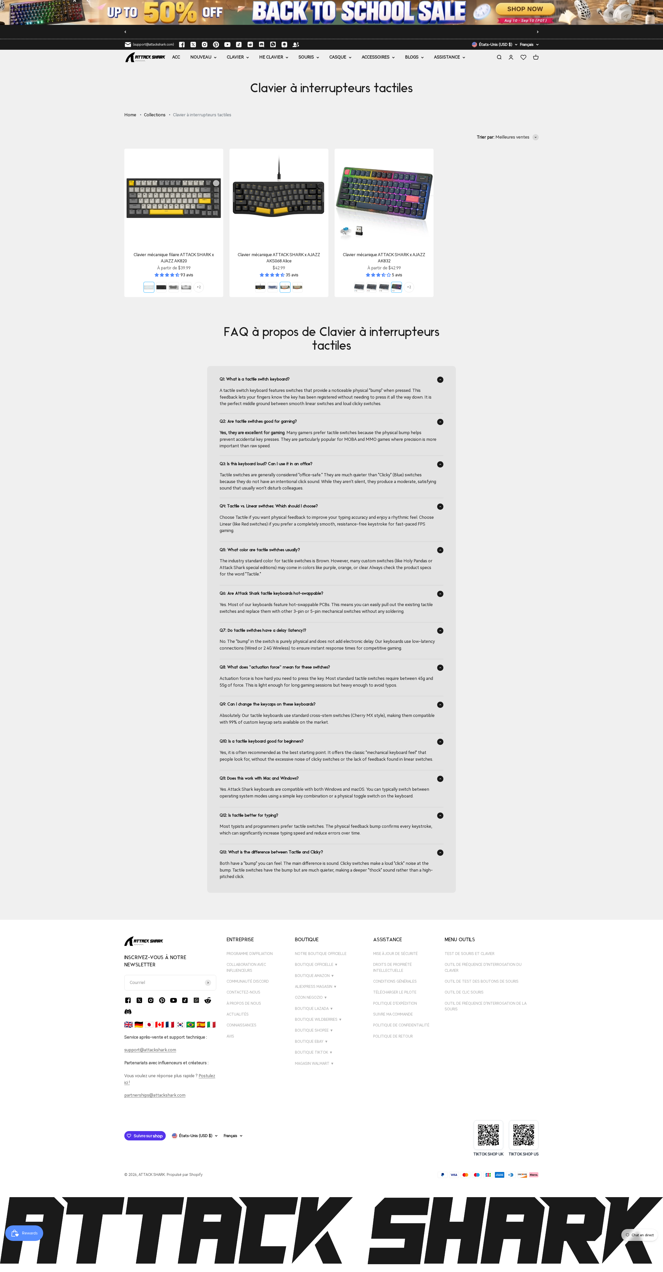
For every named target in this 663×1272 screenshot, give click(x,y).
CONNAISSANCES (241, 1025)
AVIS (230, 1036)
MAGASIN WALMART (314, 1063)
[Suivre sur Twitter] (193, 44)
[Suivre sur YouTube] (227, 44)
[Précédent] (125, 32)
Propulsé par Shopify (185, 1175)
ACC (176, 57)
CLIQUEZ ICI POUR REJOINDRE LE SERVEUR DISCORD (306, 31)
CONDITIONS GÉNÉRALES (395, 981)
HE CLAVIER (271, 57)
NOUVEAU (200, 57)
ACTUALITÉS (238, 1014)
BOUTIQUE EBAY (311, 1041)
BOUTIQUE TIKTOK (314, 1052)
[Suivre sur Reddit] (250, 44)
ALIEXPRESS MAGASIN (316, 986)
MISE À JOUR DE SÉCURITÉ (395, 954)
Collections (154, 114)
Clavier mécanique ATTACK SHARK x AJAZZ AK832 (384, 257)
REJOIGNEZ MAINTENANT (384, 33)
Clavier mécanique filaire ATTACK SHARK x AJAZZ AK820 (174, 257)
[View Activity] (331, 12)
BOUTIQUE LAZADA (314, 1009)
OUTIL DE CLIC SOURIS (464, 992)
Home (130, 114)
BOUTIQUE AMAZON (314, 976)
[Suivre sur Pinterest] (216, 44)
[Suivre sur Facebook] (181, 44)
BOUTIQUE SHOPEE (314, 1030)
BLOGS (412, 57)
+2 (199, 287)
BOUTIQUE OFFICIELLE (316, 964)
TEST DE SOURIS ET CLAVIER (469, 954)
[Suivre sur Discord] (261, 44)
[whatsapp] (273, 44)
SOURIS (306, 57)
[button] (168, 274)
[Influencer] (295, 44)
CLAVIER (235, 57)
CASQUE (337, 57)
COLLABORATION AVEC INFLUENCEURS (246, 967)
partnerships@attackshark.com (154, 1095)
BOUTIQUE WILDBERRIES (318, 1019)
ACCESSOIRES (376, 57)
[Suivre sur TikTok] (238, 44)
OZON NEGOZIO (311, 997)
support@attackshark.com (150, 1049)
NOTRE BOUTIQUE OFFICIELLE (321, 954)
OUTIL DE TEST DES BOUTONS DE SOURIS (481, 981)
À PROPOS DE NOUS (244, 1003)
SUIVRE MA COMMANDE (393, 1014)
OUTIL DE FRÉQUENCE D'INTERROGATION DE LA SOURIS (485, 1006)
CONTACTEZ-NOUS (243, 992)
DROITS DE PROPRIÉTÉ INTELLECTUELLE (392, 967)
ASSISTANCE (447, 57)
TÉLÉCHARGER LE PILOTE (394, 992)
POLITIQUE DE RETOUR (393, 1036)
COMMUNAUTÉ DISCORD (248, 981)
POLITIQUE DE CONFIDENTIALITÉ (401, 1025)
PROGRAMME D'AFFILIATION (250, 954)
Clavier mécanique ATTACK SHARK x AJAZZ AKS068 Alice (279, 257)
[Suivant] (538, 32)
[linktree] (284, 44)
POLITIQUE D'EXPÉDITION (395, 1003)
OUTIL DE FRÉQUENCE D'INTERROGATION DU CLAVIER (483, 967)
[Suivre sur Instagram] (204, 44)
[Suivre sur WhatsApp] (196, 1000)
